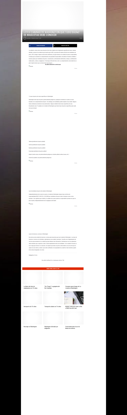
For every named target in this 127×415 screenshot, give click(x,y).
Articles (35, 255)
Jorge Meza (28, 38)
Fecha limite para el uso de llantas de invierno (72, 327)
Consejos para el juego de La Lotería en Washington (73, 287)
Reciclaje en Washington (30, 326)
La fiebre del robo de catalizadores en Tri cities (30, 287)
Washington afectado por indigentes (51, 327)
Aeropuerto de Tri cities (30, 306)
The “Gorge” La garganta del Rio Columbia (52, 287)
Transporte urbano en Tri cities (52, 306)
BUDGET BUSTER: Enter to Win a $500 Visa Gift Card (73, 307)
